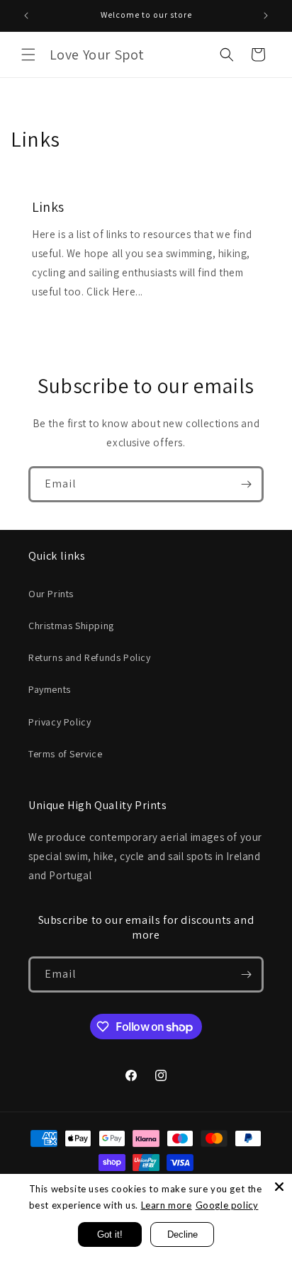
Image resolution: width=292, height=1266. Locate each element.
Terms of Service (65, 753)
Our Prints (51, 593)
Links (48, 207)
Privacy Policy (59, 722)
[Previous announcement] (26, 15)
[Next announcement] (265, 15)
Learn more (166, 1205)
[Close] (279, 1187)
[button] (28, 54)
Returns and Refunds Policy (89, 657)
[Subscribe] (246, 484)
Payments (49, 689)
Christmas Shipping (71, 625)
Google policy (227, 1205)
